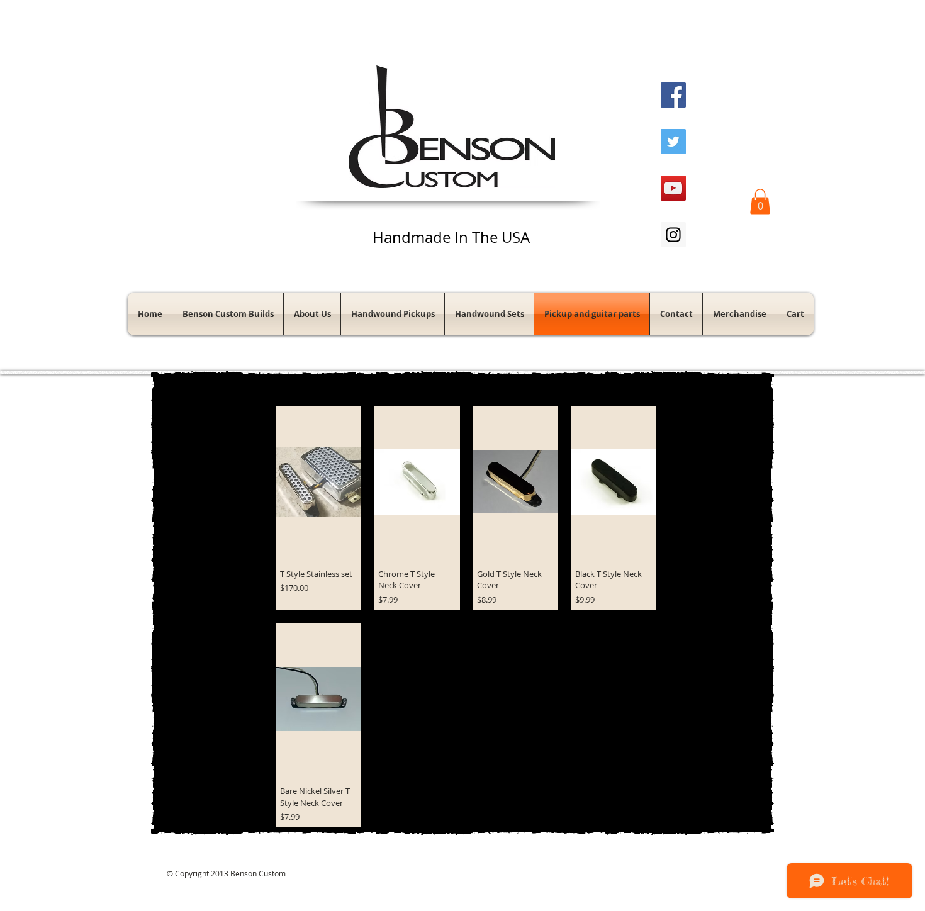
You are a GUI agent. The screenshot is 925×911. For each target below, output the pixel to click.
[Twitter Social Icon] (673, 141)
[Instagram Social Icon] (673, 234)
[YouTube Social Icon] (673, 188)
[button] (760, 202)
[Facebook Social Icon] (673, 95)
